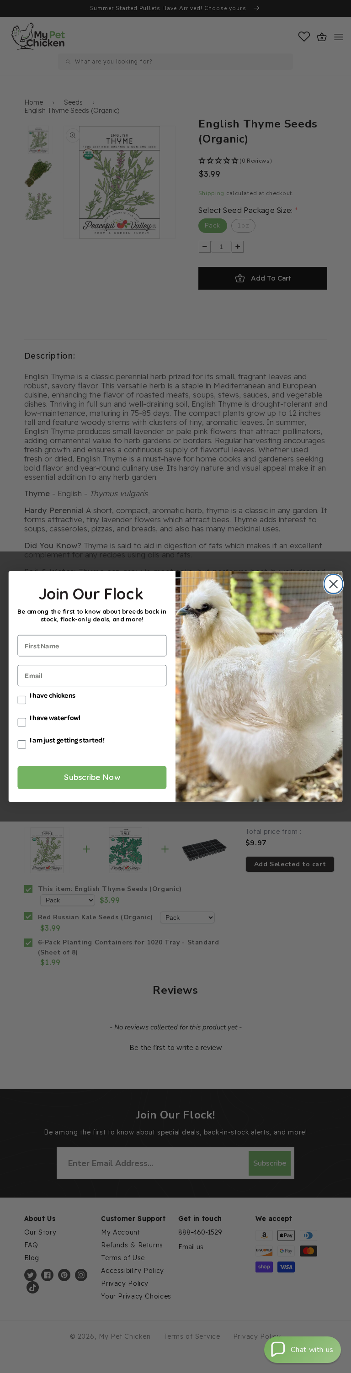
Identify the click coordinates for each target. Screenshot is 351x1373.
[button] (302, 1349)
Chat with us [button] (312, 1350)
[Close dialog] (331, 584)
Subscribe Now (92, 777)
